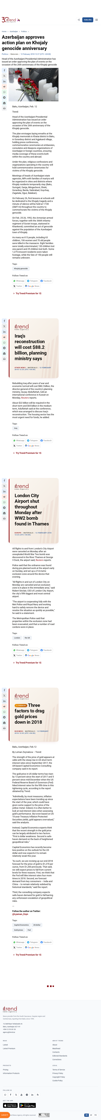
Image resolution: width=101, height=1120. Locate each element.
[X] (16, 1094)
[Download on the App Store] (10, 1105)
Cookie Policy (57, 1081)
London (17, 638)
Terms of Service (58, 1070)
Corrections (56, 1060)
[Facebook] (10, 1094)
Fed (29, 930)
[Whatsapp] (5, 1094)
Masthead (56, 1048)
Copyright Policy (58, 1077)
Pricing (5, 1070)
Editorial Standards (59, 1056)
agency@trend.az (9, 1032)
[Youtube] (21, 1094)
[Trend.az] (11, 20)
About (54, 1045)
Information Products (11, 1073)
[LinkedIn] (32, 1094)
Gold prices (18, 930)
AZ (91, 1115)
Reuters (25, 397)
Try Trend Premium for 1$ (28, 293)
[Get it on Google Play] (27, 1105)
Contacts (55, 1052)
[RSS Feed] (37, 1094)
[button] (4, 70)
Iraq (15, 428)
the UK (27, 638)
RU (96, 1115)
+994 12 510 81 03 (9, 1029)
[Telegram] (27, 1094)
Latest (5, 1045)
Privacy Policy (57, 1073)
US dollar (36, 925)
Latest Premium (9, 1048)
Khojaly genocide (21, 269)
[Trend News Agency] (10, 1009)
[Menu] (96, 19)
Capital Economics (21, 925)
